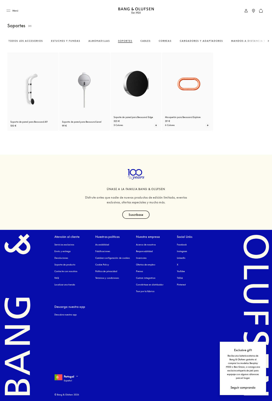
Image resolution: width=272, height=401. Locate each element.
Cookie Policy (102, 264)
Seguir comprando (243, 387)
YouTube (181, 271)
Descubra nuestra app (65, 314)
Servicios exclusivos (64, 244)
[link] (246, 11)
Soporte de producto (64, 264)
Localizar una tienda (64, 284)
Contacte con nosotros (65, 271)
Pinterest (181, 284)
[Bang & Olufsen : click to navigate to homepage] (136, 10)
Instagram (182, 251)
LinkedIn (181, 258)
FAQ (56, 278)
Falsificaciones (102, 251)
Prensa (139, 271)
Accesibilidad (102, 244)
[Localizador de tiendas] (253, 11)
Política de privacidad (106, 271)
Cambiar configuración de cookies (112, 258)
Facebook (182, 244)
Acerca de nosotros (146, 244)
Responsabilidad (144, 251)
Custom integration (145, 278)
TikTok (180, 278)
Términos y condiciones (107, 278)
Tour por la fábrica (145, 291)
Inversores (141, 258)
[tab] (26, 41)
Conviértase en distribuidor (149, 284)
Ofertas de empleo (145, 264)
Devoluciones (61, 258)
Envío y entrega (62, 251)
